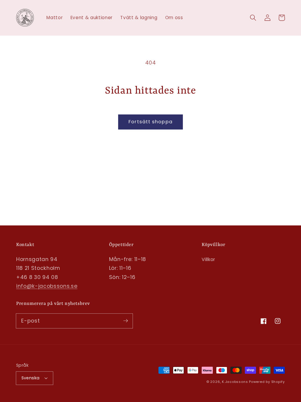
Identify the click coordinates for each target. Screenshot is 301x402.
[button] (253, 18)
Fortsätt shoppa (150, 121)
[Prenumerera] (125, 321)
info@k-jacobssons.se (46, 286)
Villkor (208, 259)
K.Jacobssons (235, 381)
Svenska (30, 378)
